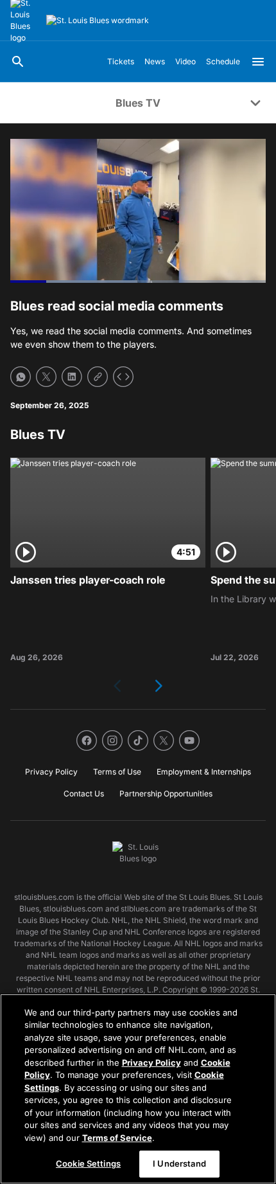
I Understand (179, 1163)
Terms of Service (117, 1138)
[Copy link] (97, 376)
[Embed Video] (123, 376)
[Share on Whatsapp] (20, 376)
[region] (138, 1089)
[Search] (18, 61)
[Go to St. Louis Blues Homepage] (97, 20)
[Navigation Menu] (258, 61)
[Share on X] (46, 376)
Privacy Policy (151, 1062)
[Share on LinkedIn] (72, 376)
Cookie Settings (88, 1163)
